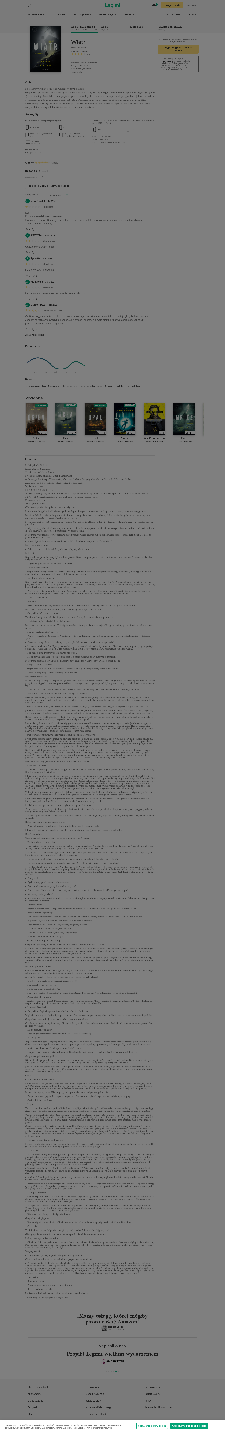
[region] (112, 1425)
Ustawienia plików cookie (152, 1426)
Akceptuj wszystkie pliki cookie (189, 1426)
